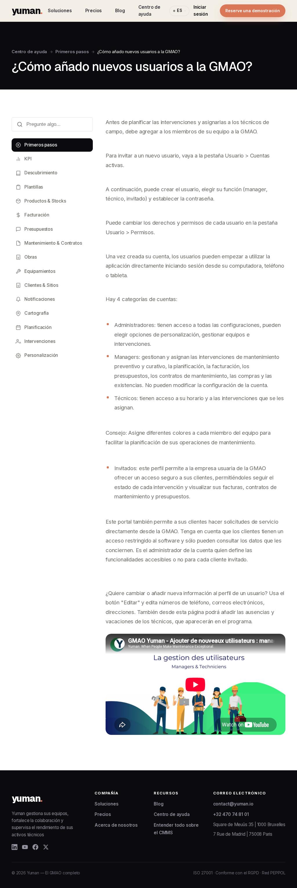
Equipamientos (39, 271)
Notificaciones (39, 299)
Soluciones (60, 10)
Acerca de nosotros (116, 825)
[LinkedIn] (14, 847)
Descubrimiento (40, 173)
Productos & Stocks (45, 201)
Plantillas (33, 187)
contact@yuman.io (233, 804)
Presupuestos (38, 229)
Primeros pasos (71, 51)
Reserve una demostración (252, 10)
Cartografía (36, 313)
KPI (27, 159)
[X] (46, 847)
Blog (120, 10)
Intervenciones (39, 341)
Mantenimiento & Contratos (53, 243)
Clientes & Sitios (41, 285)
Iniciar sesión (200, 10)
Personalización (41, 355)
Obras (30, 257)
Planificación (38, 327)
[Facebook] (35, 847)
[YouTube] (25, 847)
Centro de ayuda (149, 10)
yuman (27, 11)
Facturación (36, 215)
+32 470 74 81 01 (231, 814)
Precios (93, 10)
